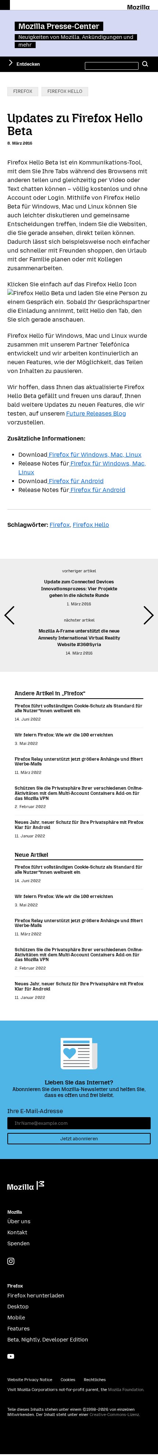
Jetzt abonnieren (79, 1138)
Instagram (10, 1261)
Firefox (22, 91)
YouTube (10, 1356)
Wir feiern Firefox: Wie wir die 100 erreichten (64, 735)
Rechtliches (95, 1379)
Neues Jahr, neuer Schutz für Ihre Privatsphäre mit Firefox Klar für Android (79, 824)
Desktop (18, 1307)
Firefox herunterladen (35, 1296)
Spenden (18, 1244)
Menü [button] (5, 5)
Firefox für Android (75, 481)
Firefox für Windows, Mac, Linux (94, 454)
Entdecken (28, 64)
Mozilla (139, 6)
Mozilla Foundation (125, 1389)
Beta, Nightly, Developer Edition (47, 1340)
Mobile (16, 1318)
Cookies (68, 1379)
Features (18, 1329)
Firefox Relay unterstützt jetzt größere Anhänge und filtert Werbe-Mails (79, 761)
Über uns (18, 1221)
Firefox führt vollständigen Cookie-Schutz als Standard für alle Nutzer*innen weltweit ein (79, 708)
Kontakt (17, 1232)
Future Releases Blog (96, 413)
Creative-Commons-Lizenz (114, 1414)
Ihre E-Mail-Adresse (35, 1111)
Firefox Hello (64, 91)
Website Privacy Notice (29, 1379)
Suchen (145, 64)
